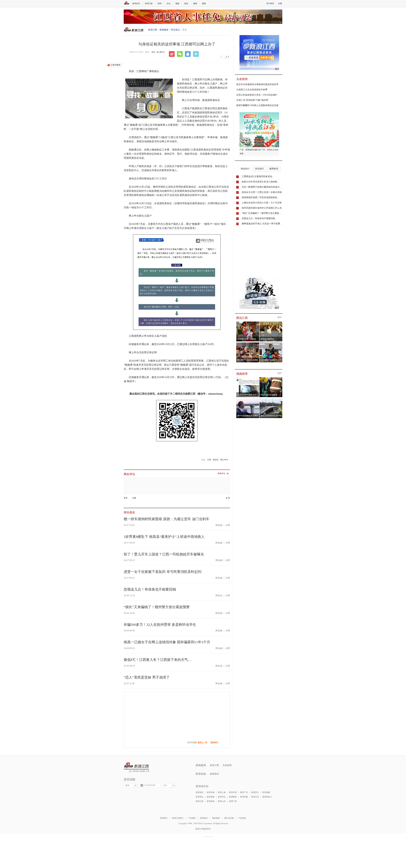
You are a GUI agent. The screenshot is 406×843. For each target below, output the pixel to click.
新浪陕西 (233, 797)
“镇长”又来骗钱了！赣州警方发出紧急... (261, 213)
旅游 (186, 3)
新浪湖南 (210, 797)
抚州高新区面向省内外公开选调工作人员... (263, 208)
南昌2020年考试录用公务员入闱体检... (260, 182)
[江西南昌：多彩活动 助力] (270, 343)
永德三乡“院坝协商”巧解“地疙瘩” (252, 100)
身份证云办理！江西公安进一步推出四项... (263, 192)
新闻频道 (164, 30)
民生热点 (175, 30)
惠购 (204, 3)
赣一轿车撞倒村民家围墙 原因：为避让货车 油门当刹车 (166, 519)
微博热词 (273, 169)
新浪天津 (233, 792)
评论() (219, 525)
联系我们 (204, 818)
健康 (195, 3)
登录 (126, 498)
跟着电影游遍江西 (253, 150)
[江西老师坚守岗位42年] (247, 378)
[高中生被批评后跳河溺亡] (247, 399)
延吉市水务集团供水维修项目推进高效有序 (257, 84)
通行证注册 (229, 818)
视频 (177, 3)
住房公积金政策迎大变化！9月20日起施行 (256, 95)
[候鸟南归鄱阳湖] (270, 322)
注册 (280, 3)
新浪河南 (210, 792)
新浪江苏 (255, 797)
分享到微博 (115, 65)
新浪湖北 (199, 797)
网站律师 (216, 818)
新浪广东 (244, 792)
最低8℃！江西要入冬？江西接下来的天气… (157, 660)
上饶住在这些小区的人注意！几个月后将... (263, 203)
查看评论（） (224, 474)
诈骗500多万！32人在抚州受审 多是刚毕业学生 (160, 625)
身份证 (216, 460)
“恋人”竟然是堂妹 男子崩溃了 (147, 677)
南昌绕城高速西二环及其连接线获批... (260, 197)
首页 (127, 785)
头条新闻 (227, 765)
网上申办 (224, 460)
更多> (279, 317)
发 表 (228, 498)
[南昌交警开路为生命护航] (270, 399)
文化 (168, 3)
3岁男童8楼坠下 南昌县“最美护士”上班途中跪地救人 (164, 537)
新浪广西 (233, 801)
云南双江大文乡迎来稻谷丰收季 (251, 89)
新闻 (159, 3)
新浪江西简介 (178, 818)
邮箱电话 (214, 774)
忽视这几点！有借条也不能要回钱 (150, 589)
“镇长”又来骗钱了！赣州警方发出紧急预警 (157, 607)
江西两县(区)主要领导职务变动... (258, 176)
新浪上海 (222, 792)
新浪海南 (210, 801)
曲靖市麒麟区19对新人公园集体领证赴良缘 (257, 105)
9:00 (165, 785)
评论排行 (259, 169)
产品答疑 (242, 818)
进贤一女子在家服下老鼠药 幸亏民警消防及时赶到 (162, 572)
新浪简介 (164, 818)
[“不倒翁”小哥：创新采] (247, 322)
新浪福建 (266, 792)
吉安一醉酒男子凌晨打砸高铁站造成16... (261, 187)
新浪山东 (222, 801)
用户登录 (270, 3)
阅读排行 (245, 169)
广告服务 (192, 818)
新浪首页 (136, 3)
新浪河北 (222, 797)
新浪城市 (199, 792)
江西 (209, 460)
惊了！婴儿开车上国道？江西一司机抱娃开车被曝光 (164, 554)
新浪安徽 (244, 797)
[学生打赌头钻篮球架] (270, 378)
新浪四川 (255, 792)
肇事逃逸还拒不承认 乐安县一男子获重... (262, 223)
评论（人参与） (158, 52)
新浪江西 (149, 3)
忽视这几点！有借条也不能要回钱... (259, 218)
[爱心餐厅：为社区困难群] (247, 343)
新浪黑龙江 (267, 797)
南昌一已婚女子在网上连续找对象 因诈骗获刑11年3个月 (167, 642)
